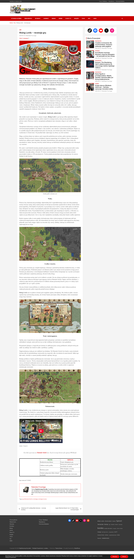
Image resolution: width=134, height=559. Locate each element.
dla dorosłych (108, 521)
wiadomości (105, 538)
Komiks (97, 83)
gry (23, 499)
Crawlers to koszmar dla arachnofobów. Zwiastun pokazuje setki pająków (103, 44)
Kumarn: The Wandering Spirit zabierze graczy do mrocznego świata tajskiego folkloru (104, 65)
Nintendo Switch (28, 499)
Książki (76, 18)
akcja (99, 521)
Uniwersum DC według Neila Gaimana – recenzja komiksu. (33, 508)
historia (112, 524)
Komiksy (46, 18)
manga (99, 532)
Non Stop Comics (105, 532)
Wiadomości (28, 18)
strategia (35, 499)
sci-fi (115, 532)
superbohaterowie (112, 535)
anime (102, 521)
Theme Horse (58, 548)
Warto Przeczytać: (93, 38)
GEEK (94, 18)
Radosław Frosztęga (31, 35)
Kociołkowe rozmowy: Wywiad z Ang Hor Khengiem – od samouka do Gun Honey (105, 54)
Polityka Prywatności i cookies (40, 548)
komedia (120, 524)
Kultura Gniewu (120, 528)
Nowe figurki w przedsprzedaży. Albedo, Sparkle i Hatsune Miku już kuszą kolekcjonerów (104, 76)
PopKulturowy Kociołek (25, 548)
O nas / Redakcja (103, 1)
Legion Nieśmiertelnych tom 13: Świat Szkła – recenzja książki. (67, 508)
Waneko (99, 538)
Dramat (114, 521)
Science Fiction (100, 535)
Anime (60, 18)
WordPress (77, 548)
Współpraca (111, 1)
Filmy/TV (68, 18)
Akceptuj (115, 556)
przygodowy (111, 532)
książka (114, 528)
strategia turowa (42, 499)
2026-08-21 (98, 81)
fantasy (106, 524)
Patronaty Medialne (120, 1)
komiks (100, 528)
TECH (83, 18)
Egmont (119, 521)
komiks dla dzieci (108, 528)
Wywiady (37, 18)
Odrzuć (124, 556)
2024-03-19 (22, 35)
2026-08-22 (98, 48)
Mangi (54, 18)
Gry (89, 18)
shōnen (106, 535)
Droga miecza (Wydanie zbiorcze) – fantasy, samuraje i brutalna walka (104, 87)
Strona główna (16, 18)
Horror (116, 524)
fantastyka (100, 524)
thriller (118, 535)
